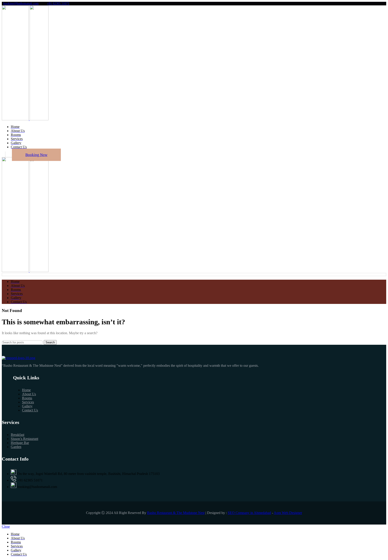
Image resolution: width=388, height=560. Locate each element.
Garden (16, 447)
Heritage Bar (20, 443)
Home (26, 390)
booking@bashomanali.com (21, 3)
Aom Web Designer (288, 513)
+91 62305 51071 (58, 3)
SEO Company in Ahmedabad (249, 513)
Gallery (27, 406)
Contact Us (30, 410)
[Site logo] (16, 119)
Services (28, 402)
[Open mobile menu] (194, 274)
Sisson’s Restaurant (24, 439)
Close (6, 526)
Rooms (27, 398)
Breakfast (17, 435)
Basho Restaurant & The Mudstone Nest (176, 513)
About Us (29, 394)
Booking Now (36, 155)
